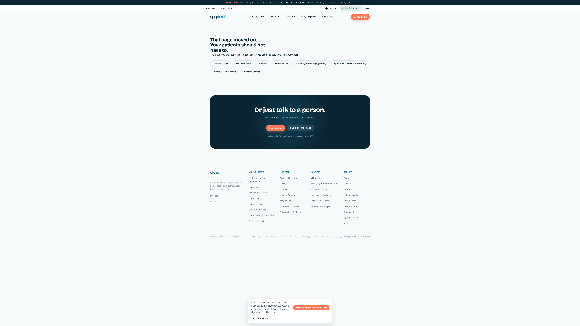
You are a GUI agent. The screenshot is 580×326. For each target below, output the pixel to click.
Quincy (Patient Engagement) (311, 63)
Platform (275, 16)
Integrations (285, 201)
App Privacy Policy (274, 236)
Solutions (290, 16)
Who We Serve (256, 16)
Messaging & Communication (324, 183)
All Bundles (315, 178)
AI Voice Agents (287, 195)
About (347, 178)
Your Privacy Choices (320, 236)
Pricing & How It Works (224, 71)
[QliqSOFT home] (218, 16)
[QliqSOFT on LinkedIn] (211, 195)
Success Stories (252, 71)
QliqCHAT (284, 189)
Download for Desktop (290, 212)
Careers (347, 183)
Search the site (243, 63)
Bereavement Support (320, 206)
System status (220, 63)
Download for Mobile (289, 206)
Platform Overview (288, 178)
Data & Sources (351, 206)
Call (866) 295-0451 (300, 128)
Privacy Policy (290, 236)
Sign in (369, 8)
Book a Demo (350, 201)
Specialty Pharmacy (258, 209)
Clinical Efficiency (318, 189)
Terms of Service (257, 236)
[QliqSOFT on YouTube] (216, 195)
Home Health (281, 63)
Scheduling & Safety (320, 201)
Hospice (263, 63)
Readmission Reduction (321, 195)
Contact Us (349, 189)
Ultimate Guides (351, 195)
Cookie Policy (304, 236)
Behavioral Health (257, 221)
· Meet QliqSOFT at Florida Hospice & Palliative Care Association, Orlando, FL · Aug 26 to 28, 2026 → (290, 3)
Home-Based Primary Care (261, 215)
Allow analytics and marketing (311, 307)
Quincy (283, 183)
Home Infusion (256, 204)
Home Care (254, 198)
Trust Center (211, 8)
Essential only (260, 318)
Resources (327, 16)
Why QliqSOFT (308, 16)
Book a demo (360, 16)
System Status (227, 8)
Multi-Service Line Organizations (257, 180)
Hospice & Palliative (258, 192)
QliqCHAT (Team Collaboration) (350, 63)
